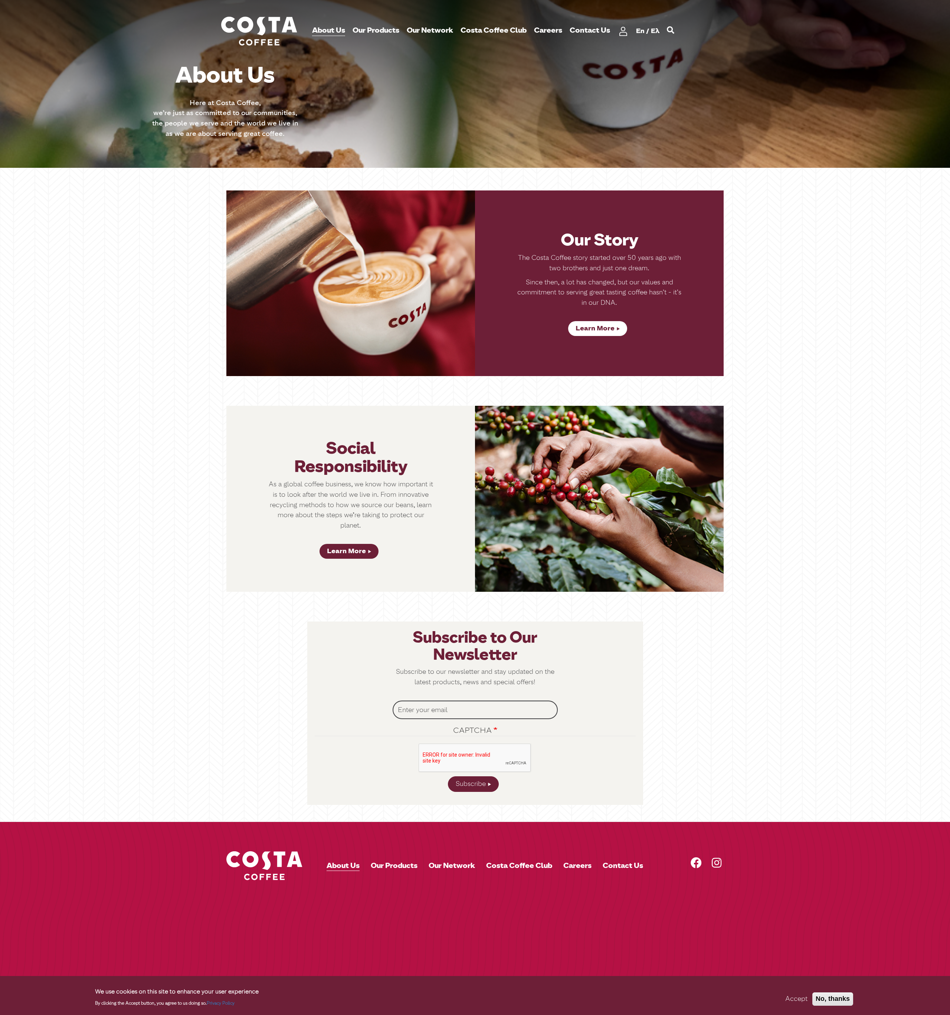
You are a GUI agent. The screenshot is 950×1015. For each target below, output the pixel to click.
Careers (548, 30)
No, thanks (833, 998)
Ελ (655, 31)
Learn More (595, 328)
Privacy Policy (221, 1002)
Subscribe (471, 784)
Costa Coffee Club (494, 30)
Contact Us (590, 30)
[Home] (262, 31)
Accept (796, 999)
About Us (328, 30)
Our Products (376, 30)
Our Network (430, 30)
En (640, 31)
